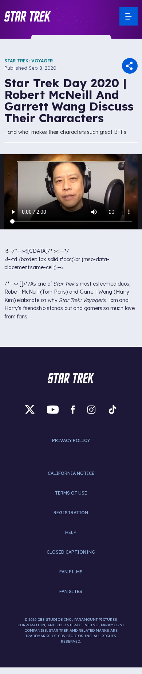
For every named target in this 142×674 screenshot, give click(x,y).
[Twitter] (30, 409)
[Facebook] (73, 409)
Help (70, 532)
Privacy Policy (71, 440)
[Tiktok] (112, 409)
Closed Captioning (71, 552)
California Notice (71, 473)
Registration (71, 512)
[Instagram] (91, 409)
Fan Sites (70, 591)
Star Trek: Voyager (28, 60)
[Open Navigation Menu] (128, 16)
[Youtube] (53, 409)
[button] (27, 16)
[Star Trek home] (71, 378)
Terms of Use (71, 493)
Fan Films (71, 571)
